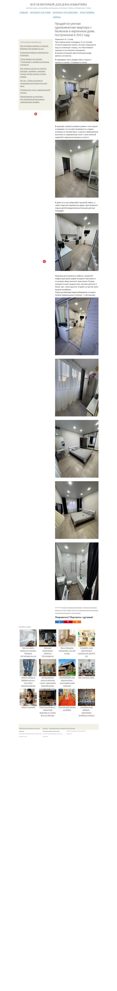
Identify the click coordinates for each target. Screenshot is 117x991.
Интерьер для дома (40, 12)
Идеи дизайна (87, 12)
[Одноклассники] (76, 622)
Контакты (45, 728)
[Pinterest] (68, 622)
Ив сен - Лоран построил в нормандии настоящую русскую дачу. (33, 83)
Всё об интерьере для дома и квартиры (58, 4)
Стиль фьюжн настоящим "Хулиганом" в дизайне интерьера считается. (34, 62)
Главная (24, 12)
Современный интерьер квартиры (88, 610)
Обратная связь (70, 728)
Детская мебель (76, 613)
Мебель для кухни (72, 610)
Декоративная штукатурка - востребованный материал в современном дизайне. (32, 99)
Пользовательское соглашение (57, 728)
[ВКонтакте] (59, 622)
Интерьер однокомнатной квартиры (72, 607)
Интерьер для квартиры (65, 12)
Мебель (57, 16)
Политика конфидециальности (51, 731)
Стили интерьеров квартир (63, 613)
